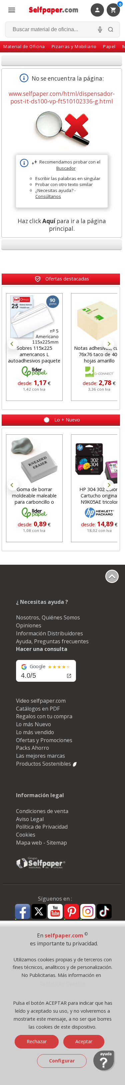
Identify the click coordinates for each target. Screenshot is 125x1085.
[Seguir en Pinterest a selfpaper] (71, 912)
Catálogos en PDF (38, 708)
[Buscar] (111, 29)
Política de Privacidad (42, 826)
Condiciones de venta (42, 811)
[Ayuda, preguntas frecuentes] (104, 1069)
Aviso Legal (30, 819)
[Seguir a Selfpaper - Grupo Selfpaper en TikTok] (104, 912)
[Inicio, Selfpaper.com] (54, 10)
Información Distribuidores (49, 633)
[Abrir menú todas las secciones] (11, 10)
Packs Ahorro (32, 747)
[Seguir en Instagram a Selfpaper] (87, 912)
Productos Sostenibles (44, 763)
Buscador (66, 168)
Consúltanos (48, 196)
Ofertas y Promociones (44, 740)
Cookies (25, 834)
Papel (109, 46)
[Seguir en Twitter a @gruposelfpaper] (38, 912)
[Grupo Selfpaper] (41, 868)
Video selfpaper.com (41, 700)
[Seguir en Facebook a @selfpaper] (22, 912)
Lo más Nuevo (33, 724)
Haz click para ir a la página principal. (62, 224)
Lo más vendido (35, 732)
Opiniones (28, 625)
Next (108, 344)
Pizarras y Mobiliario (74, 46)
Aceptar (83, 1041)
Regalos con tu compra (44, 716)
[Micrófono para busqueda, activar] (100, 29)
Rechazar (37, 1041)
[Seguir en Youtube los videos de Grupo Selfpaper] (55, 912)
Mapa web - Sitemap (41, 842)
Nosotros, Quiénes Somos (48, 617)
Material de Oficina (24, 46)
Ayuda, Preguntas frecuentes (52, 641)
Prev (13, 344)
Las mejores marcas (40, 755)
